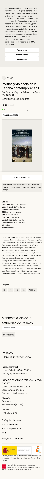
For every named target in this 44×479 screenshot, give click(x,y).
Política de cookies (10, 424)
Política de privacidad (11, 428)
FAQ (4, 432)
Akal (10, 202)
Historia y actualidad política (20, 185)
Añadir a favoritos (22, 177)
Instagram (6, 438)
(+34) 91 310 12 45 (9, 412)
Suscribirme (8, 334)
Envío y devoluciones (11, 420)
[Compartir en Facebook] (17, 290)
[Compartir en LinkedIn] (24, 290)
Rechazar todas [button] (22, 55)
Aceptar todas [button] (22, 50)
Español (6, 185)
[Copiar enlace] (33, 290)
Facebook (19, 438)
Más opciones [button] (22, 59)
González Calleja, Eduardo (15, 98)
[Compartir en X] (11, 290)
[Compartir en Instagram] (5, 290)
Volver (10, 77)
